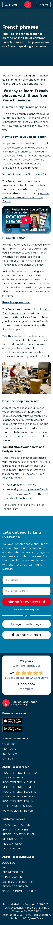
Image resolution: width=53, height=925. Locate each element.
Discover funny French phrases (24, 107)
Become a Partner (15, 886)
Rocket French (13, 777)
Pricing (43, 4)
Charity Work (12, 877)
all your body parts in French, (31, 489)
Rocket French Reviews (19, 796)
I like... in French (13, 238)
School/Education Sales (19, 891)
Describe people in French (20, 401)
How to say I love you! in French (24, 136)
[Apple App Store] (26, 720)
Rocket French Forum (18, 801)
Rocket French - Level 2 (18, 782)
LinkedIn (8, 758)
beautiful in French (13, 436)
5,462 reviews (39, 677)
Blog (5, 867)
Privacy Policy (12, 843)
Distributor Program (17, 881)
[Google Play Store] (26, 728)
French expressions (16, 302)
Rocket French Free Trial (20, 772)
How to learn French (17, 810)
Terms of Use (11, 848)
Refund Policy (12, 839)
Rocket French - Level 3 (18, 787)
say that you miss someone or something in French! (25, 197)
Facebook (9, 749)
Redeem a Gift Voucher (18, 834)
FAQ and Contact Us (16, 825)
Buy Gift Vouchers (15, 829)
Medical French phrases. (20, 498)
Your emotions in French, (21, 484)
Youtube (8, 744)
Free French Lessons (17, 806)
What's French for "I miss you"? (24, 174)
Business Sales (12, 872)
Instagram (9, 754)
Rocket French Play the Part (22, 791)
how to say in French (31, 252)
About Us (8, 862)
